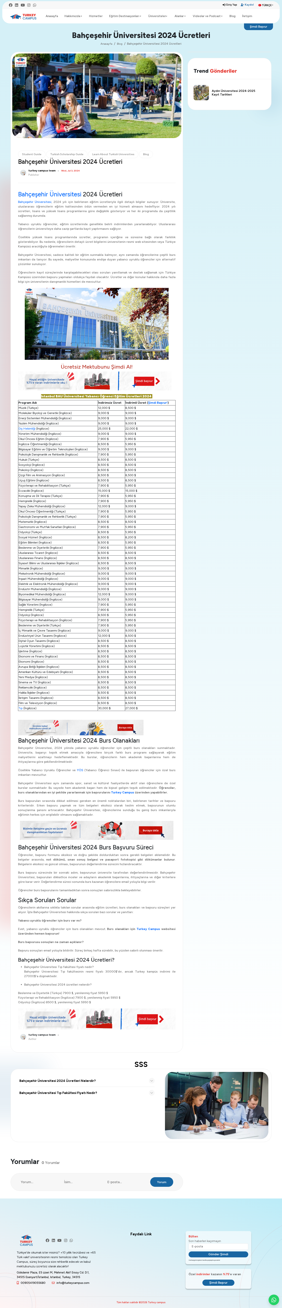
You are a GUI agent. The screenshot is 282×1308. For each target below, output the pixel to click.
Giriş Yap (231, 4)
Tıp (20, 708)
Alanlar (179, 16)
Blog (232, 16)
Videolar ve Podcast (207, 16)
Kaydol (249, 4)
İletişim (247, 16)
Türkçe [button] (266, 5)
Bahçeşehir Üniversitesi (49, 194)
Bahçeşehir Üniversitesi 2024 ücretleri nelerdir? (57, 1081)
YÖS (80, 770)
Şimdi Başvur (258, 26)
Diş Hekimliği (26, 428)
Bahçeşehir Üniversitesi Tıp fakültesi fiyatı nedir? (58, 1093)
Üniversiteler (157, 16)
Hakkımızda (72, 16)
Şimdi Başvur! (158, 402)
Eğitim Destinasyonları (124, 16)
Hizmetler (96, 16)
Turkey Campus (123, 792)
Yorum (161, 1182)
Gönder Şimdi (218, 1254)
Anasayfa (52, 16)
